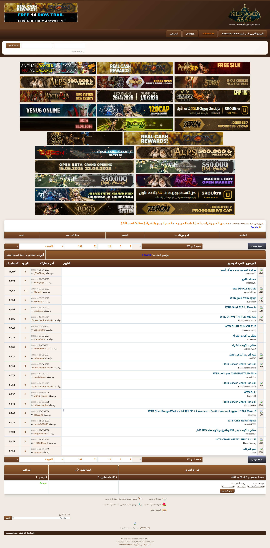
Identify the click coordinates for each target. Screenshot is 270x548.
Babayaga (39, 282)
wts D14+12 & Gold (244, 288)
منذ (233, 483)
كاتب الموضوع (236, 263)
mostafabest (251, 377)
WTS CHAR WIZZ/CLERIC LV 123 (236, 439)
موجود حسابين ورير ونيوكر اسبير (238, 269)
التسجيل (174, 33)
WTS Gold (250, 392)
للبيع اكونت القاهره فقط (242, 354)
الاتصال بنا (31, 533)
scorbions (252, 311)
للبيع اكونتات (249, 448)
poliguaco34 (251, 434)
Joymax (190, 33)
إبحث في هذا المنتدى (15, 255)
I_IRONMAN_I (41, 443)
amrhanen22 (251, 273)
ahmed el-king (250, 292)
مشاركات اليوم (72, 235)
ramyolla (38, 452)
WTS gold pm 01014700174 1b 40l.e (234, 373)
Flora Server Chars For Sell (239, 364)
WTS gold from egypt (243, 298)
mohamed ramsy (249, 330)
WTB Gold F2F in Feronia (240, 307)
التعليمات (243, 235)
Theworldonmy (249, 443)
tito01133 (252, 415)
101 (80, 246)
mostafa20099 (250, 424)
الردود (25, 263)
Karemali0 (251, 302)
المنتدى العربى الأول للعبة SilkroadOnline (135, 544)
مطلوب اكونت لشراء (244, 335)
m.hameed (251, 339)
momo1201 (251, 283)
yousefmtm (39, 330)
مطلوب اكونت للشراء (244, 345)
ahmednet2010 (250, 349)
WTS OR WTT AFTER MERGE (238, 316)
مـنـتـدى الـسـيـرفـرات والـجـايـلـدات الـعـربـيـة (202, 223)
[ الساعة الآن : (144, 528)
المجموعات (183, 235)
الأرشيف (22, 533)
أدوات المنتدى (36, 254)
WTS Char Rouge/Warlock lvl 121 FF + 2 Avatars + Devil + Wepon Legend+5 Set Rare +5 (202, 411)
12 (25, 290)
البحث (21, 235)
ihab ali (253, 453)
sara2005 (252, 358)
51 (95, 246)
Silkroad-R (208, 33)
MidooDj (38, 292)
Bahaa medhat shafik (247, 320)
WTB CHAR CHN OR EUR (240, 326)
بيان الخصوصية (12, 533)
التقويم (125, 235)
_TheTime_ (39, 273)
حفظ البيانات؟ (77, 51)
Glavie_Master (41, 396)
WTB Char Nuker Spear (242, 420)
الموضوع (251, 263)
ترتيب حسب (259, 483)
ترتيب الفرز (241, 483)
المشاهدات (12, 263)
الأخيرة (49, 246)
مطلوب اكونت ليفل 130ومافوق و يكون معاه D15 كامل (226, 430)
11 (109, 246)
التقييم (66, 263)
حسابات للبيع (249, 279)
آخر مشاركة (47, 263)
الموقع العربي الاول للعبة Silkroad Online (243, 33)
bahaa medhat (250, 405)
